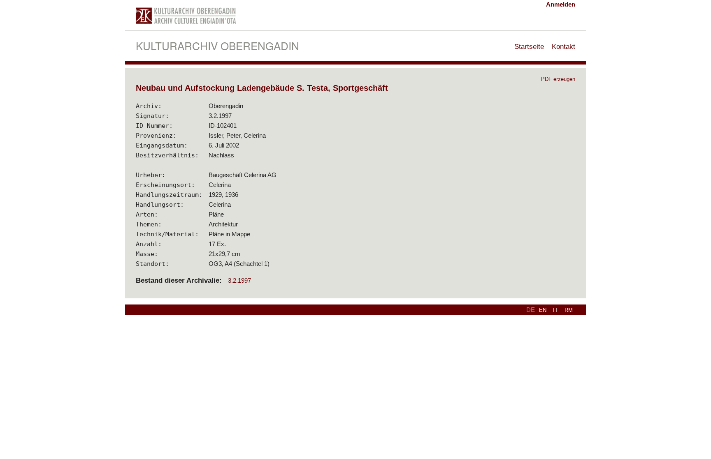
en (542, 310)
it (555, 310)
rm (569, 310)
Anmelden (560, 4)
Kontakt (563, 46)
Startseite (529, 46)
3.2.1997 (239, 280)
